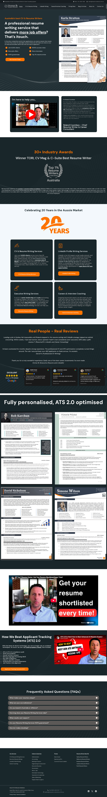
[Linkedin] (88, 791)
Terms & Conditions (21, 794)
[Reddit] (95, 791)
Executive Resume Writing (25, 305)
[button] (105, 377)
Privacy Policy (13, 794)
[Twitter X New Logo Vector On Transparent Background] (92, 791)
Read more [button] (29, 383)
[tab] (53, 698)
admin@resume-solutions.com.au (96, 1)
